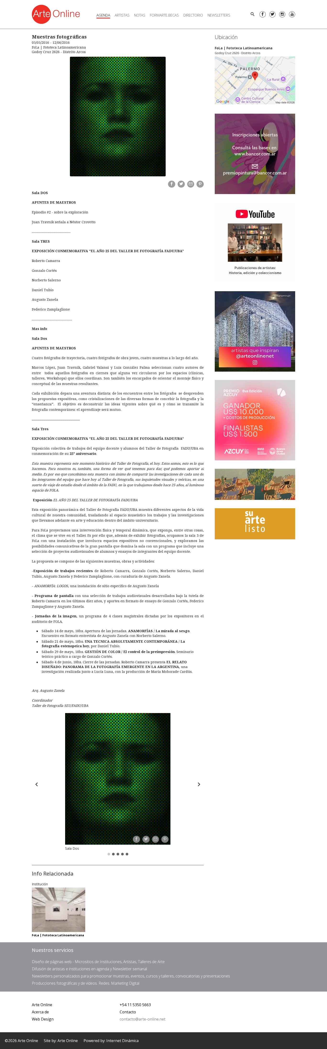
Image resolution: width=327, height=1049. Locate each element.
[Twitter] (272, 14)
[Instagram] (282, 14)
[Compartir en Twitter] (181, 184)
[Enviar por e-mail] (190, 184)
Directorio (193, 15)
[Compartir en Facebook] (171, 184)
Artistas (122, 15)
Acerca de (40, 1012)
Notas (139, 15)
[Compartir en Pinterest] (200, 184)
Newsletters (219, 15)
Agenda (103, 15)
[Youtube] (292, 14)
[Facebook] (262, 14)
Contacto (128, 1012)
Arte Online (42, 1004)
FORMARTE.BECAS (164, 15)
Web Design (43, 1019)
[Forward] (199, 784)
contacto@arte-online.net (142, 1019)
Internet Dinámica (122, 1040)
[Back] (36, 784)
